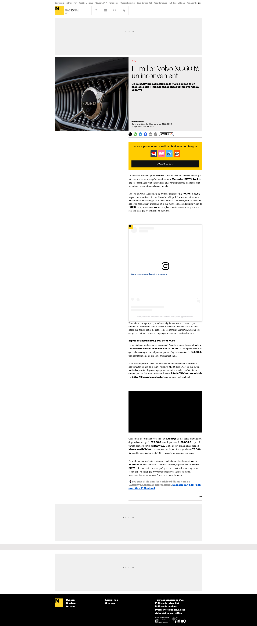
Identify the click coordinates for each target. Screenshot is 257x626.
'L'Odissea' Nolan (177, 3)
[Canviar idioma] (114, 10)
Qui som (70, 600)
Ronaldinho (192, 3)
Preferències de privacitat (170, 610)
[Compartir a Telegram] (140, 134)
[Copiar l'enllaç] (155, 134)
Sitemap (110, 603)
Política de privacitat (167, 603)
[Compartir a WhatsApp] (135, 134)
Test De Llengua (86, 3)
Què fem (71, 603)
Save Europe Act (144, 3)
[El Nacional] (59, 10)
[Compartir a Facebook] (145, 134)
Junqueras (113, 3)
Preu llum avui (160, 3)
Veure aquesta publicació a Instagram (149, 274)
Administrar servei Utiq (168, 613)
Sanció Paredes (127, 3)
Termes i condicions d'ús (169, 600)
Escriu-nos (111, 600)
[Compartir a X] (130, 134)
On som (70, 606)
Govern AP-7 (101, 3)
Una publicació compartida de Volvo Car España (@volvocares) (165, 316)
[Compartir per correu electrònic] (150, 134)
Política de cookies (166, 606)
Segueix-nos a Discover (66, 3)
